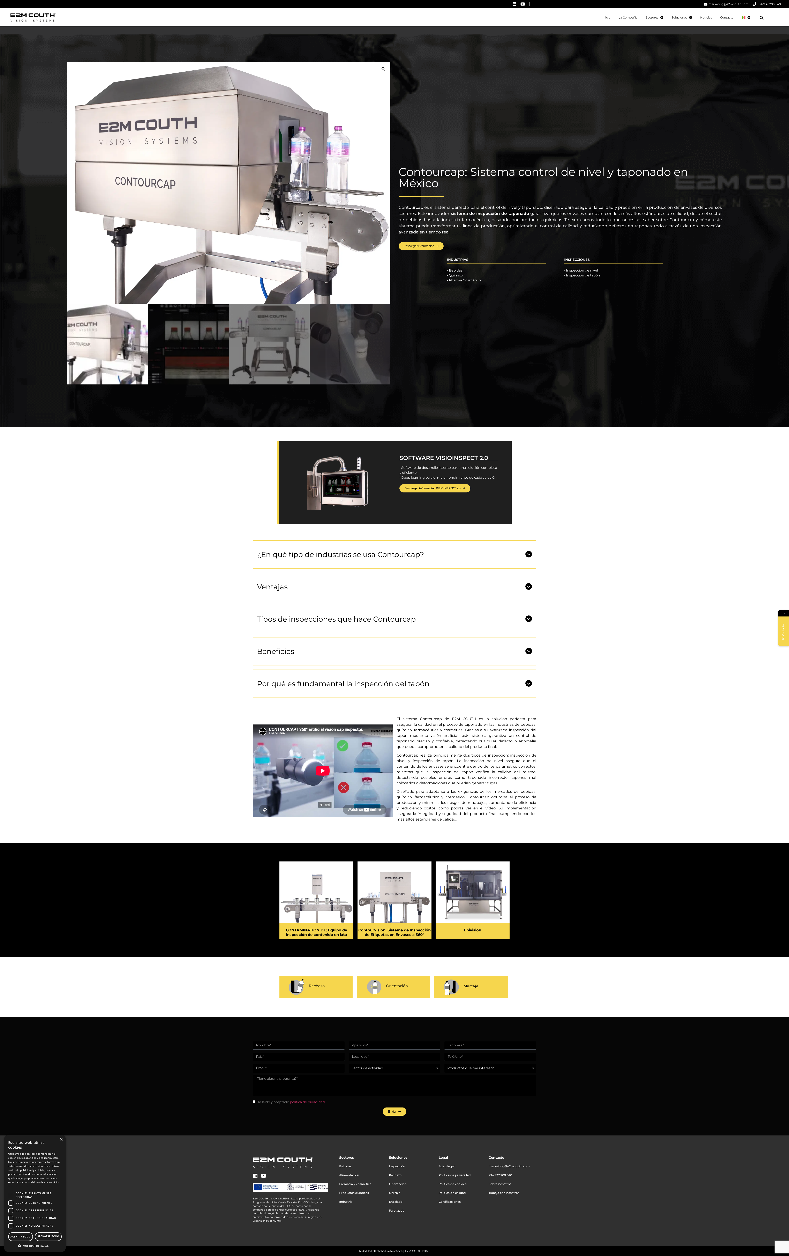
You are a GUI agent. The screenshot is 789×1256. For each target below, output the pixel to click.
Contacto (727, 17)
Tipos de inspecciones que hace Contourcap (336, 619)
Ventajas (272, 586)
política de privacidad (307, 1102)
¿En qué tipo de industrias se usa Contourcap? (340, 554)
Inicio (606, 17)
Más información (18, 1186)
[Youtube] (523, 4)
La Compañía (628, 17)
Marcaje (471, 986)
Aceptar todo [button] (20, 1236)
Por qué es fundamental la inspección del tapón (343, 683)
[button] (761, 18)
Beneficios (275, 651)
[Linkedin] (514, 4)
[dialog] (35, 1193)
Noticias (706, 17)
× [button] (61, 1139)
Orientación (397, 986)
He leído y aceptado (290, 1102)
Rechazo (317, 986)
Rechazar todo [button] (48, 1236)
